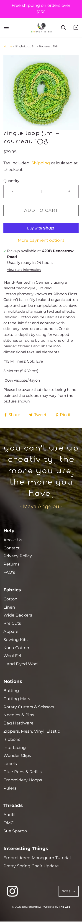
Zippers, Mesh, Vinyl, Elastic (31, 731)
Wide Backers (17, 615)
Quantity (11, 180)
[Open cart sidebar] (75, 27)
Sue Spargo (15, 831)
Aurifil (9, 814)
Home (7, 46)
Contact (11, 548)
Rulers (9, 788)
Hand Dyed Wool (20, 663)
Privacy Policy (17, 555)
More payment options (41, 240)
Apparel (11, 631)
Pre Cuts (12, 623)
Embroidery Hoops (22, 780)
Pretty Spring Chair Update (31, 865)
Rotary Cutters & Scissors (28, 707)
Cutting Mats (16, 698)
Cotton (10, 599)
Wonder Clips (17, 755)
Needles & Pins (18, 714)
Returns (11, 564)
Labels (10, 763)
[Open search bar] (63, 27)
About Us (12, 539)
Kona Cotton (16, 647)
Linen (9, 607)
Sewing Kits (15, 639)
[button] (41, 92)
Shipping (40, 163)
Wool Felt (13, 655)
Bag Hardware (18, 723)
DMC (8, 822)
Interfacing (14, 747)
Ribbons (11, 739)
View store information (24, 269)
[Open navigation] (6, 27)
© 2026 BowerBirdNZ (26, 906)
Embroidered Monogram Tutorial (37, 857)
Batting (11, 690)
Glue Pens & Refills (22, 771)
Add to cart (41, 210)
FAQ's (9, 572)
